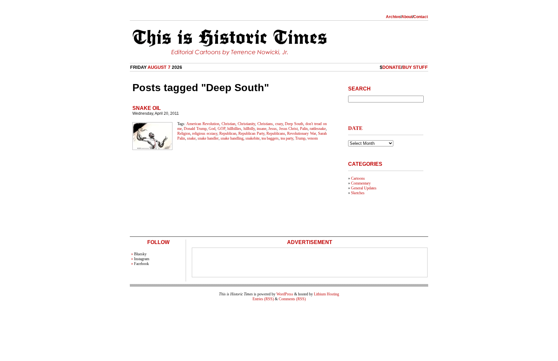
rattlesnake (318, 128)
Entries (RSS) (263, 299)
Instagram (141, 259)
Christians (265, 124)
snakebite (252, 138)
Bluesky (140, 254)
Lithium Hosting (326, 294)
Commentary (361, 183)
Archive (393, 17)
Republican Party (251, 133)
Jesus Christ (288, 128)
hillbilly (249, 128)
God (212, 128)
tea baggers (270, 138)
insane (261, 128)
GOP (221, 128)
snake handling (232, 138)
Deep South (294, 124)
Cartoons (358, 178)
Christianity (246, 124)
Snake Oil (146, 108)
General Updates (364, 188)
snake (191, 138)
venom (312, 138)
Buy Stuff (415, 67)
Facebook (141, 263)
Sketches (358, 193)
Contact (420, 17)
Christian (228, 124)
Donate (391, 67)
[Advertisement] (309, 262)
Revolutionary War (301, 133)
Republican (227, 133)
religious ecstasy (204, 133)
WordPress (284, 294)
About (406, 17)
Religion (183, 133)
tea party (287, 138)
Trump (300, 138)
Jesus (272, 128)
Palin (304, 128)
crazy (279, 124)
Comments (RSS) (292, 299)
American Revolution (202, 124)
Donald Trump (195, 128)
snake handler (208, 138)
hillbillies (234, 128)
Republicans (275, 133)
